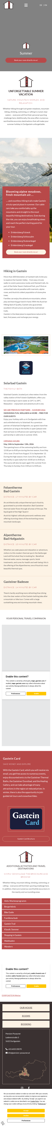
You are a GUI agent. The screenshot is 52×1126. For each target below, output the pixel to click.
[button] (26, 5)
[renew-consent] (2, 1123)
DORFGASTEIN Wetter (11, 995)
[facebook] (28, 1088)
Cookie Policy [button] (34, 1101)
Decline (26, 1116)
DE (41, 5)
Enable (36, 694)
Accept (26, 1111)
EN (46, 5)
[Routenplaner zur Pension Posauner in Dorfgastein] (26, 1070)
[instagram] (22, 1088)
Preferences (26, 1121)
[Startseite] (26, 45)
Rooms (26, 1016)
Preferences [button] (42, 1104)
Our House (26, 1007)
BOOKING (26, 1024)
